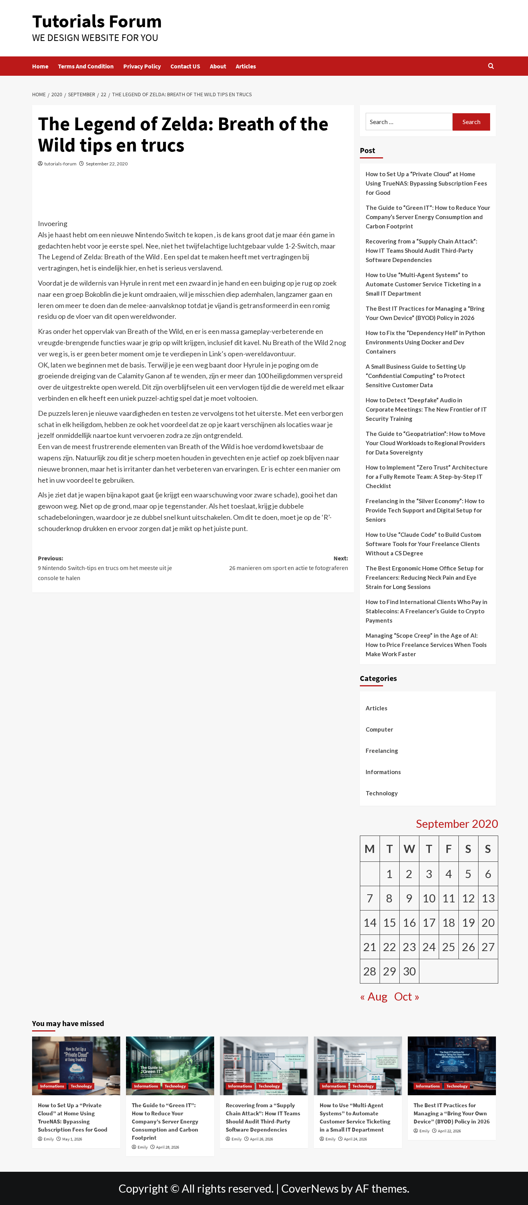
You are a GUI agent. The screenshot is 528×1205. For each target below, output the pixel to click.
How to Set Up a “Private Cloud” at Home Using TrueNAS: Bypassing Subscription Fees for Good (426, 183)
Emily (49, 1139)
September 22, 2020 (107, 164)
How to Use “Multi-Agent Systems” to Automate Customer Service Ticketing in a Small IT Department (423, 284)
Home (40, 66)
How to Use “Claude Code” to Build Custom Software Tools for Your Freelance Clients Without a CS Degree (423, 544)
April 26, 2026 (261, 1139)
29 (389, 971)
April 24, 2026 (355, 1139)
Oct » (407, 996)
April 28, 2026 (167, 1147)
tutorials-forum (60, 164)
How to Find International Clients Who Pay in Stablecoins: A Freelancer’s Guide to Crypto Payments (426, 611)
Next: (288, 563)
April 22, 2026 (449, 1131)
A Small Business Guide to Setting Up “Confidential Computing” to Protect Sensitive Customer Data (416, 375)
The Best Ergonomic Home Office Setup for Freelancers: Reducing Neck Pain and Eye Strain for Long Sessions (425, 577)
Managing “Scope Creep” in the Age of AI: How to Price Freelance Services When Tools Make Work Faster (426, 644)
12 (468, 898)
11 (448, 898)
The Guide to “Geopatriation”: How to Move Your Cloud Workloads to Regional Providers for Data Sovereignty (425, 443)
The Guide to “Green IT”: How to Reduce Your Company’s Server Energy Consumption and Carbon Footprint (428, 217)
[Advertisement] (193, 197)
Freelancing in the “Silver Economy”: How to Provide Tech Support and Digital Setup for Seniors (425, 510)
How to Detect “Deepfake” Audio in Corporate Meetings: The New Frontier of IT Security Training (426, 409)
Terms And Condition (86, 66)
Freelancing (382, 750)
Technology (382, 793)
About (218, 66)
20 (488, 922)
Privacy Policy (142, 66)
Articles (246, 66)
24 (429, 946)
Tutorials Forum (97, 20)
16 (409, 922)
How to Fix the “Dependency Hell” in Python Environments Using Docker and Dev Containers (425, 342)
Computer (379, 729)
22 (389, 946)
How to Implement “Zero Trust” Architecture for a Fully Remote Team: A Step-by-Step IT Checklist (427, 476)
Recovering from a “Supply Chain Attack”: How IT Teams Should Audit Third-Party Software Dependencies (421, 250)
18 (448, 922)
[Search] (491, 66)
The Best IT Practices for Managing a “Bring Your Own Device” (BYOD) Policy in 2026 (425, 313)
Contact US (185, 66)
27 (488, 946)
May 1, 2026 (72, 1139)
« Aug (373, 996)
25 (448, 946)
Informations (383, 771)
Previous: (105, 568)
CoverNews (310, 1188)
